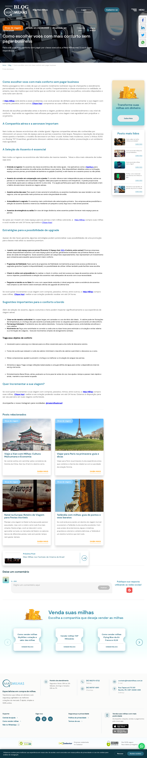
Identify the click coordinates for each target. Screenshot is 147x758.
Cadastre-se (112, 10)
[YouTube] (50, 719)
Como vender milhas (11, 721)
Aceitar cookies (135, 753)
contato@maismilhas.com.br (130, 681)
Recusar (120, 753)
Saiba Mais (42, 471)
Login (83, 10)
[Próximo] (139, 642)
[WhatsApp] (44, 719)
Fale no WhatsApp (10, 725)
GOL (62, 250)
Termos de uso (74, 721)
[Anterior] (7, 642)
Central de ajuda (9, 718)
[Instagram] (38, 719)
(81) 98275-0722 (93, 681)
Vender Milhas (27, 647)
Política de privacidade (77, 718)
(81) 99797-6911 (92, 687)
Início (4, 65)
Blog (9, 65)
